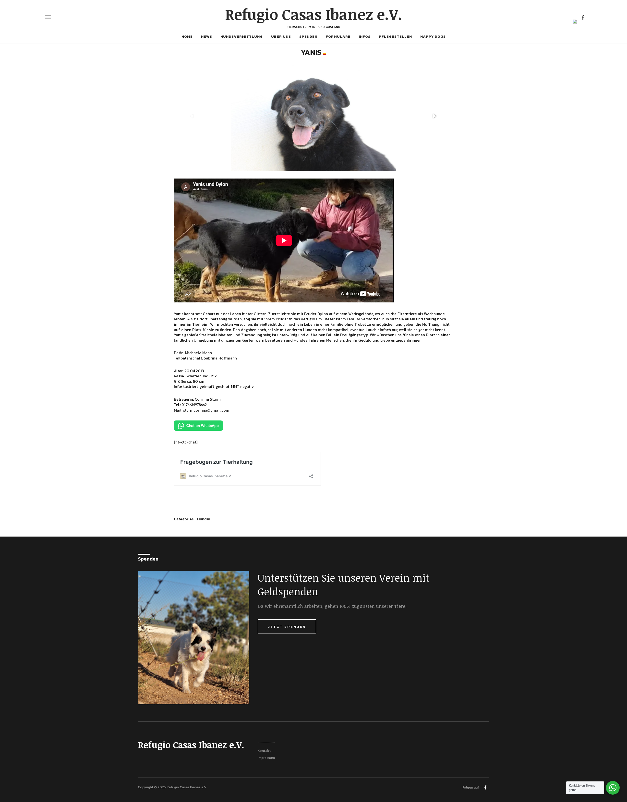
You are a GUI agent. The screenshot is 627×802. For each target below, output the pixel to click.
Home (187, 36)
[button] (434, 116)
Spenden (308, 36)
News (206, 36)
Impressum (266, 757)
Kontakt (264, 750)
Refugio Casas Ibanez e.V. (313, 14)
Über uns (281, 36)
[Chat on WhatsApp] (198, 429)
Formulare (338, 36)
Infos (365, 36)
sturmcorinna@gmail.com (206, 410)
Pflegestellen (395, 36)
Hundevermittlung (241, 36)
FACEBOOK (582, 17)
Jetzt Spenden (287, 626)
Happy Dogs (433, 36)
